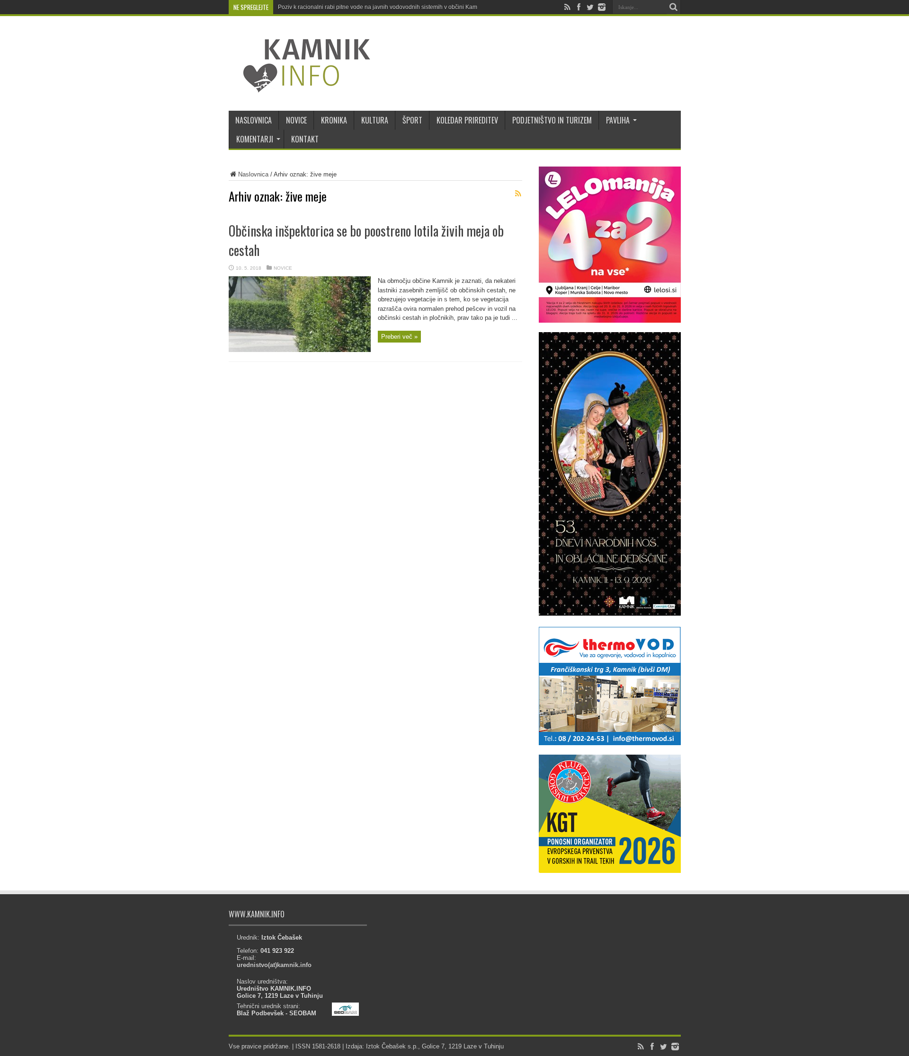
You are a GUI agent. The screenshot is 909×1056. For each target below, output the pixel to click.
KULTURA (374, 120)
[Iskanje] (674, 7)
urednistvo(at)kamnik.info (274, 964)
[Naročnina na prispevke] (518, 193)
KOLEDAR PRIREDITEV (467, 120)
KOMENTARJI (254, 139)
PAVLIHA (618, 120)
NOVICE (296, 120)
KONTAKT (305, 139)
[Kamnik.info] (300, 87)
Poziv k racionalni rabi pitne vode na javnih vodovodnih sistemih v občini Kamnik (381, 7)
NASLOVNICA (253, 120)
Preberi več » (399, 336)
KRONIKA (334, 120)
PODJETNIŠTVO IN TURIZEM (552, 120)
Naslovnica (253, 174)
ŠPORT (412, 120)
